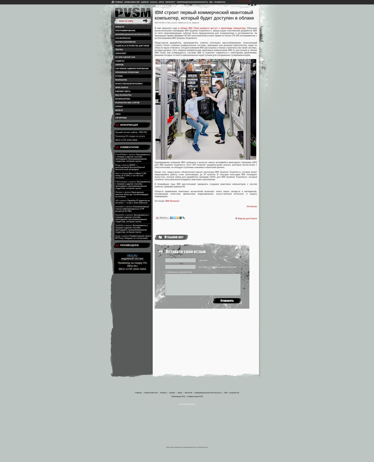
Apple (161, 2)
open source (121, 88)
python (119, 76)
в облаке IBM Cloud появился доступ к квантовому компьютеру (211, 28)
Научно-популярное (125, 42)
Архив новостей (132, 2)
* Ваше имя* (203, 260)
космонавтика (122, 99)
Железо (119, 110)
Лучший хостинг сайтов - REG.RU (131, 132)
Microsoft (170, 2)
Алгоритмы (121, 118)
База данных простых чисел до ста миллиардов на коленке (131, 194)
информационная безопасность (132, 34)
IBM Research (172, 201)
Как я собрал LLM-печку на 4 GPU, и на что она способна (131, 175)
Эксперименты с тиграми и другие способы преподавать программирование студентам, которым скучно (132, 157)
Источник (252, 206)
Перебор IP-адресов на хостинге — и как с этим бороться (132, 201)
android (119, 65)
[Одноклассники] (177, 218)
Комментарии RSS (195, 396)
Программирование (125, 31)
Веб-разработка (123, 95)
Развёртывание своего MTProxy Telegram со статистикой (133, 237)
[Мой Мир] (180, 218)
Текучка (119, 50)
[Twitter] (174, 218)
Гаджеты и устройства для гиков (132, 46)
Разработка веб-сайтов (127, 103)
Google (153, 2)
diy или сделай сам (125, 57)
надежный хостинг (132, 257)
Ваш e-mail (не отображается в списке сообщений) (217, 267)
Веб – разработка (217, 2)
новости (195, 23)
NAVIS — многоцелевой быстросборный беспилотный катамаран (130, 167)
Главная (119, 2)
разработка (121, 80)
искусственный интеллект (129, 84)
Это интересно (122, 38)
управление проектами (127, 72)
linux (118, 114)
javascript (120, 53)
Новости (119, 27)
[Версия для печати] (236, 218)
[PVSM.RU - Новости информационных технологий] (132, 14)
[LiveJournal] (183, 218)
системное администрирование (132, 69)
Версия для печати (247, 218)
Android (145, 2)
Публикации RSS (178, 396)
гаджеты (119, 61)
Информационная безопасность (192, 2)
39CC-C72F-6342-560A (126, 140)
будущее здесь (123, 91)
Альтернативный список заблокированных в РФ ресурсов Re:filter (132, 209)
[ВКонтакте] (171, 218)
